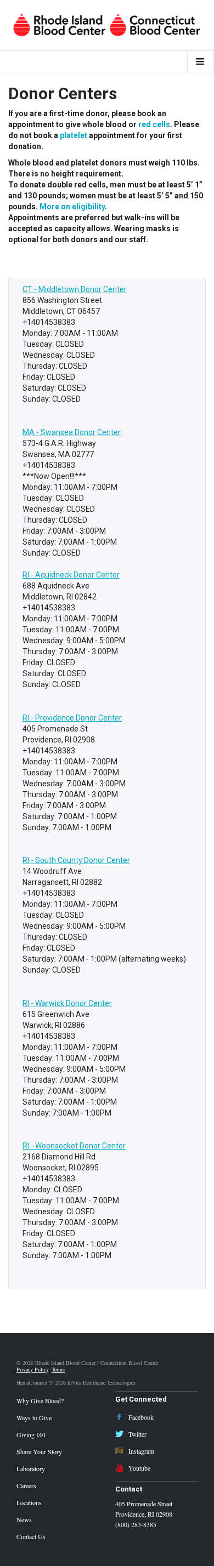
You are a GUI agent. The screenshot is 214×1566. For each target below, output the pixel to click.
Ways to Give (34, 1417)
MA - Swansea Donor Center (71, 432)
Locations (29, 1502)
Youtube (138, 1468)
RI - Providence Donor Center (72, 717)
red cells (154, 124)
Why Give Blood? (40, 1400)
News (24, 1519)
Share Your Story (39, 1451)
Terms (58, 1369)
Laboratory (30, 1468)
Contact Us (31, 1536)
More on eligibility (72, 206)
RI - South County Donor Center (76, 860)
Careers (26, 1485)
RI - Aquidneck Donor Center (71, 574)
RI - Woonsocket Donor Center (74, 1145)
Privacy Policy (32, 1369)
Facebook (140, 1417)
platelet (73, 135)
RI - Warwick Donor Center (67, 1003)
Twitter (137, 1434)
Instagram (140, 1451)
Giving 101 (31, 1434)
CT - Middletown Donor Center (74, 289)
